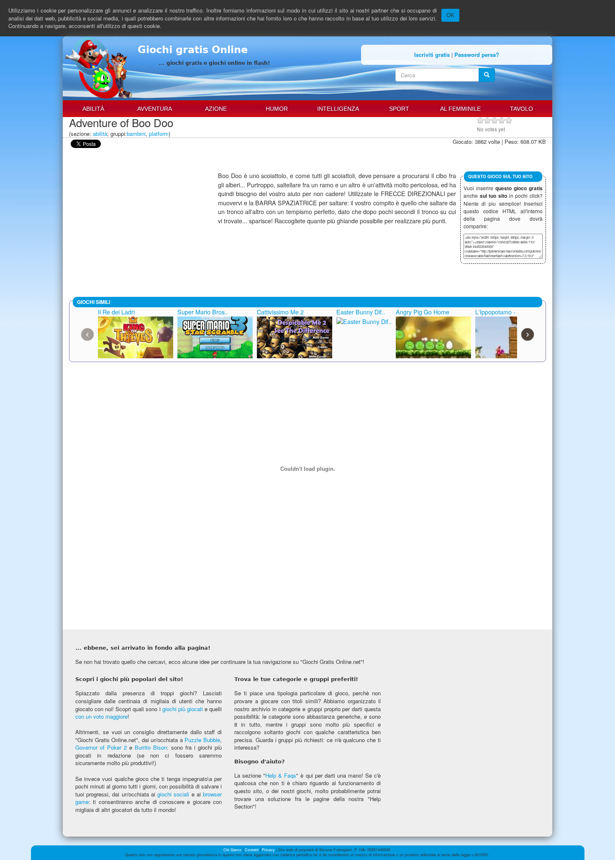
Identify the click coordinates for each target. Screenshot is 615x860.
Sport (399, 108)
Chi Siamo (232, 849)
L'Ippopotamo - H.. (500, 312)
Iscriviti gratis (432, 55)
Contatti (252, 849)
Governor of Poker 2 (101, 747)
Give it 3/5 (494, 120)
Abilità (93, 108)
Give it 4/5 (501, 120)
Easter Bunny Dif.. (360, 312)
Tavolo (521, 108)
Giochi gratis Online (193, 50)
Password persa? (476, 55)
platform (159, 134)
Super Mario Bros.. (202, 312)
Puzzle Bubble (202, 740)
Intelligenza (338, 108)
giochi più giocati (182, 709)
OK (450, 15)
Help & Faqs (280, 775)
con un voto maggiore (101, 716)
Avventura (154, 108)
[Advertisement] (143, 229)
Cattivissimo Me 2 (280, 312)
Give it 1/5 (480, 120)
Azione (216, 108)
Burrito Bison (151, 747)
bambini (136, 134)
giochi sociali (173, 794)
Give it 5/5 (508, 120)
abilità (100, 134)
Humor (277, 108)
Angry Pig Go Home (422, 312)
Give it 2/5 (487, 120)
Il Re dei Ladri (116, 312)
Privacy (268, 849)
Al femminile (460, 108)
